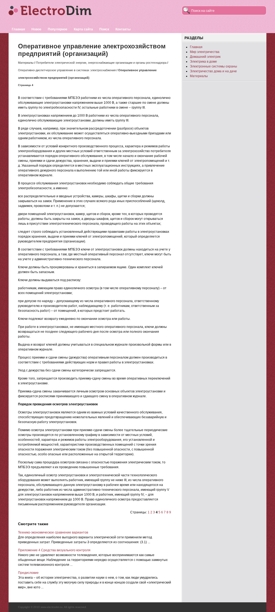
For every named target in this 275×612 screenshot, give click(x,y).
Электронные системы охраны (213, 66)
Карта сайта (83, 29)
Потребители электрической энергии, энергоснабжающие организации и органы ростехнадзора (101, 62)
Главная (18, 29)
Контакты (123, 29)
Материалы (26, 62)
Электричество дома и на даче (213, 71)
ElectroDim (58, 13)
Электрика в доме (203, 61)
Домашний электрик (205, 57)
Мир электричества (204, 52)
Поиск (104, 29)
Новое (36, 29)
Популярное (57, 29)
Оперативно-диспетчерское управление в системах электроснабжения (67, 70)
